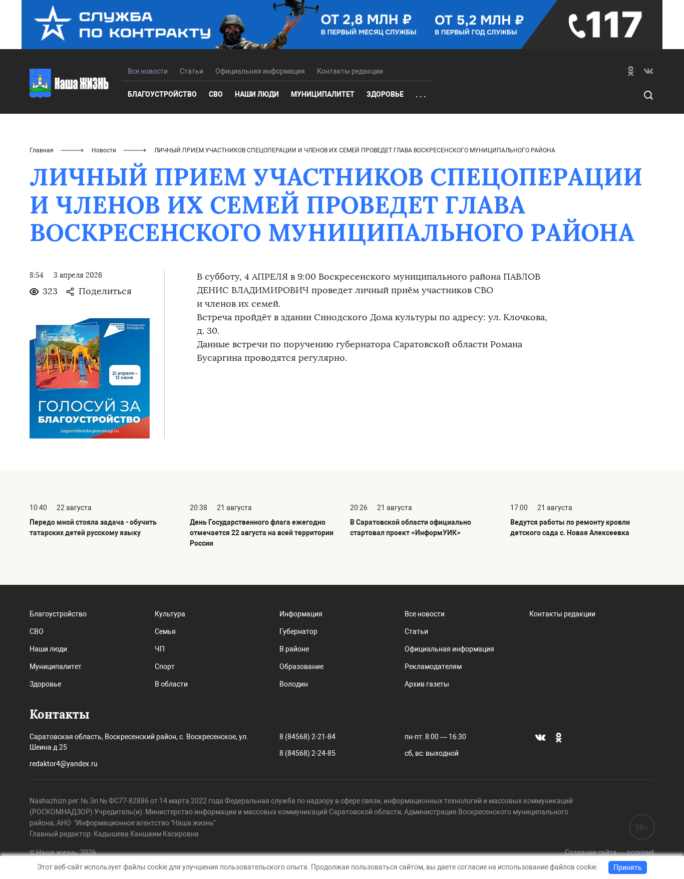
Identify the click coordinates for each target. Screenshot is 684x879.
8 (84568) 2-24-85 (307, 753)
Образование (301, 667)
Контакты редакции (350, 71)
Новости (104, 150)
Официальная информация (260, 71)
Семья (165, 631)
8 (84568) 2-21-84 (307, 737)
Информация (300, 614)
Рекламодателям (433, 667)
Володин (293, 684)
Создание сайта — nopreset (609, 852)
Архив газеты (427, 684)
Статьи (191, 71)
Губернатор (298, 631)
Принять (627, 867)
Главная (42, 150)
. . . (421, 94)
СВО (216, 94)
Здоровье (385, 94)
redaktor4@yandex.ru (64, 764)
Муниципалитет (323, 94)
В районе (294, 649)
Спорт (165, 667)
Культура (170, 614)
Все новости (425, 614)
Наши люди (257, 94)
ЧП (160, 649)
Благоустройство (162, 94)
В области (171, 684)
